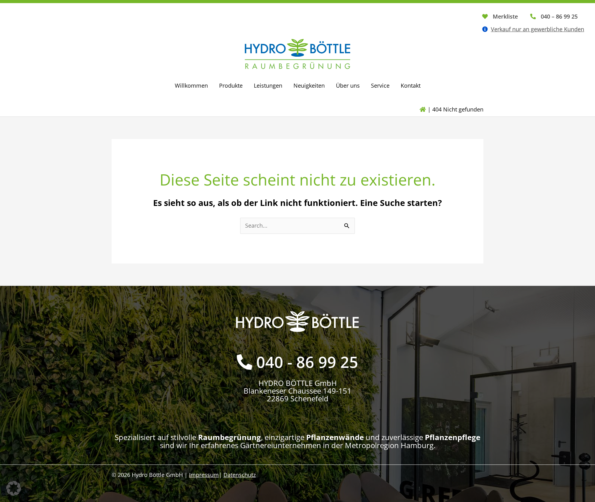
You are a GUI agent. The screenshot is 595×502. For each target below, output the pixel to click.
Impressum (204, 474)
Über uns (348, 85)
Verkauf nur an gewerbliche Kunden (537, 29)
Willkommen (191, 85)
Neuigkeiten (309, 85)
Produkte (231, 85)
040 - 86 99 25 (307, 362)
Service (380, 85)
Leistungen (268, 85)
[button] (13, 488)
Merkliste (505, 16)
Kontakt (411, 85)
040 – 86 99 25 (559, 16)
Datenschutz (239, 474)
